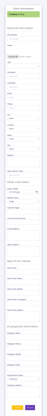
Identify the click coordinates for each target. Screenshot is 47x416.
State (9, 135)
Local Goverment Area (16, 218)
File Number (12, 35)
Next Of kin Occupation (16, 299)
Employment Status (15, 375)
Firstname (11, 72)
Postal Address (13, 229)
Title (9, 62)
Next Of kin (11, 268)
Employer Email (13, 365)
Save (31, 408)
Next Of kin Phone (14, 278)
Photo (9, 45)
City (8, 145)
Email (9, 93)
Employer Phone (14, 344)
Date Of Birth (12, 189)
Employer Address (14, 385)
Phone (10, 104)
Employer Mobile (14, 354)
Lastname (11, 83)
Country (10, 125)
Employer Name (13, 333)
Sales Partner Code (15, 171)
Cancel (18, 407)
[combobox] (23, 118)
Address (10, 155)
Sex (8, 114)
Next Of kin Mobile (14, 289)
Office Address (13, 244)
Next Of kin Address (15, 310)
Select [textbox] (11, 118)
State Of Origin (13, 207)
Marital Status (13, 198)
